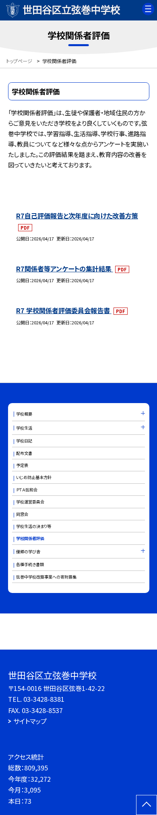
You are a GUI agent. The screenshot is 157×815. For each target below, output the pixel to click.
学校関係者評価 (30, 538)
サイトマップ (30, 721)
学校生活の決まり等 (33, 526)
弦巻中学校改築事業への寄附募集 (46, 577)
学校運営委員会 (30, 502)
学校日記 (24, 441)
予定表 (22, 465)
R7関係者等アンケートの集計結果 (64, 268)
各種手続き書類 (30, 564)
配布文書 (24, 453)
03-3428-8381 (43, 699)
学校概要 (24, 414)
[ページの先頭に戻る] (146, 805)
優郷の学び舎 (28, 551)
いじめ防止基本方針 (34, 477)
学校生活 (24, 428)
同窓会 (22, 514)
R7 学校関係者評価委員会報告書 (64, 310)
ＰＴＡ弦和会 (26, 490)
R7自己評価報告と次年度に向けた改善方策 (77, 215)
